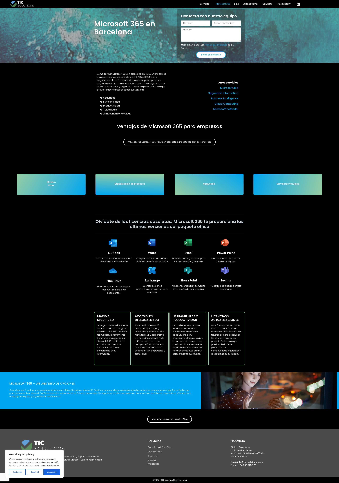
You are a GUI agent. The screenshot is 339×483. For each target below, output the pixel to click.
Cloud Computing (226, 104)
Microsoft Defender (225, 109)
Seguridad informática (223, 93)
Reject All (35, 472)
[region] (34, 464)
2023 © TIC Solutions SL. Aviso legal (169, 480)
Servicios (204, 3)
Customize (17, 472)
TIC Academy (283, 3)
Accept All (51, 472)
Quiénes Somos (250, 3)
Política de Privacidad (216, 44)
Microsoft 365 (223, 3)
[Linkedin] (298, 4)
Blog (236, 3)
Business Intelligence (224, 98)
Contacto (267, 3)
